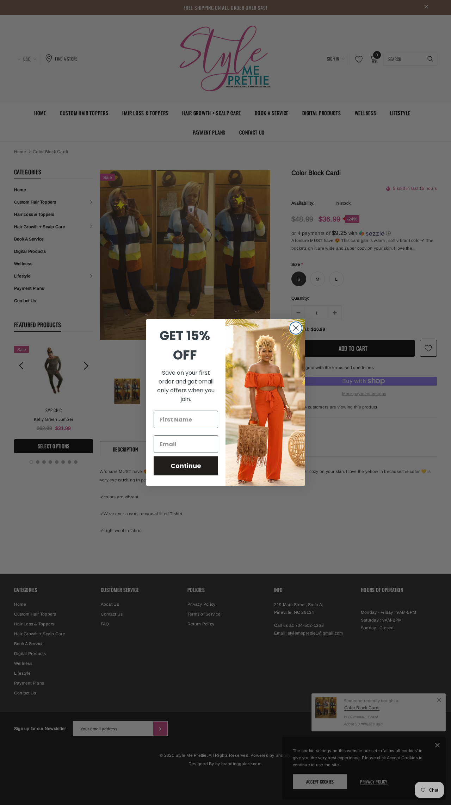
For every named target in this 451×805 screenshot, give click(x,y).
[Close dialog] (296, 328)
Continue (186, 465)
